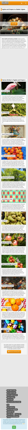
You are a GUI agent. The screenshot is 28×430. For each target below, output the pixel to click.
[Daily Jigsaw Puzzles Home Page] (5, 3)
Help (8, 404)
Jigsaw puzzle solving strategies (14, 401)
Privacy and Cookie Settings (13, 416)
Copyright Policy (10, 411)
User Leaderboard (11, 407)
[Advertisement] (14, 64)
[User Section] (22, 3)
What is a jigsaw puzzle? (12, 395)
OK (14, 427)
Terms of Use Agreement (12, 409)
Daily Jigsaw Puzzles (11, 390)
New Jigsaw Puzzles (11, 392)
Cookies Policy (10, 414)
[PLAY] (14, 35)
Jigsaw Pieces (10, 399)
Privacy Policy (18, 414)
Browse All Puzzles (14, 351)
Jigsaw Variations (11, 397)
